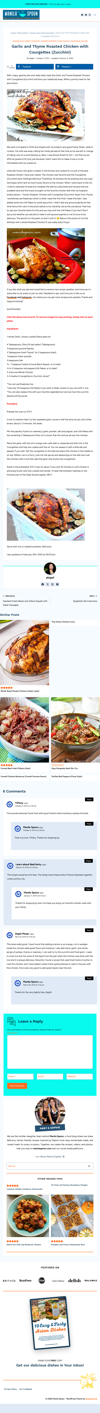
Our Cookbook (25, 1389)
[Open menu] (95, 15)
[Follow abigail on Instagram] (52, 584)
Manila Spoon (30, 827)
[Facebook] (82, 14)
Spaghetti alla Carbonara (85, 598)
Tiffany (19, 802)
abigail (31, 58)
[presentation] (28, 1216)
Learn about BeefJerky (28, 864)
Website (72, 1076)
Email (41, 1076)
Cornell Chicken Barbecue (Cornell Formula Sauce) (23, 776)
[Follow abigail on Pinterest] (57, 584)
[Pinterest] (86, 14)
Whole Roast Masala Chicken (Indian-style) (20, 691)
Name (12, 1076)
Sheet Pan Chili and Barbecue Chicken (24, 1245)
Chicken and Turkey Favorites (26, 41)
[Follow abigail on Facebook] (42, 584)
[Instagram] (89, 14)
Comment (13, 1032)
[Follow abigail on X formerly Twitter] (47, 584)
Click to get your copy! (48, 4)
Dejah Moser (22, 933)
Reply (89, 799)
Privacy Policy (10, 1389)
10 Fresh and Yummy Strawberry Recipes (69, 1185)
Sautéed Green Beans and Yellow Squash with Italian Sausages (25, 600)
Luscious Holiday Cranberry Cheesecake (25, 1189)
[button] (2, 687)
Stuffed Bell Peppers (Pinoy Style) (67, 776)
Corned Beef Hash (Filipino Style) (15, 768)
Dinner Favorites (49, 41)
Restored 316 (91, 1399)
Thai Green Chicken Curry (63, 622)
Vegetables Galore (79, 41)
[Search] (89, 1166)
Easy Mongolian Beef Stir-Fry (65, 768)
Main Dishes (63, 41)
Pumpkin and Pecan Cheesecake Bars (68, 1245)
